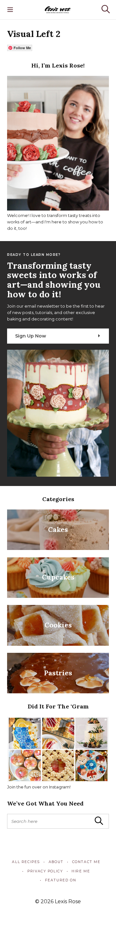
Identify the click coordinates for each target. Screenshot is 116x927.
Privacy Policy (45, 871)
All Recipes (26, 862)
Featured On (60, 880)
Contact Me (86, 862)
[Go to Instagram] (58, 780)
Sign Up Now (30, 336)
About (56, 862)
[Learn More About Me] (58, 209)
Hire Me (81, 871)
